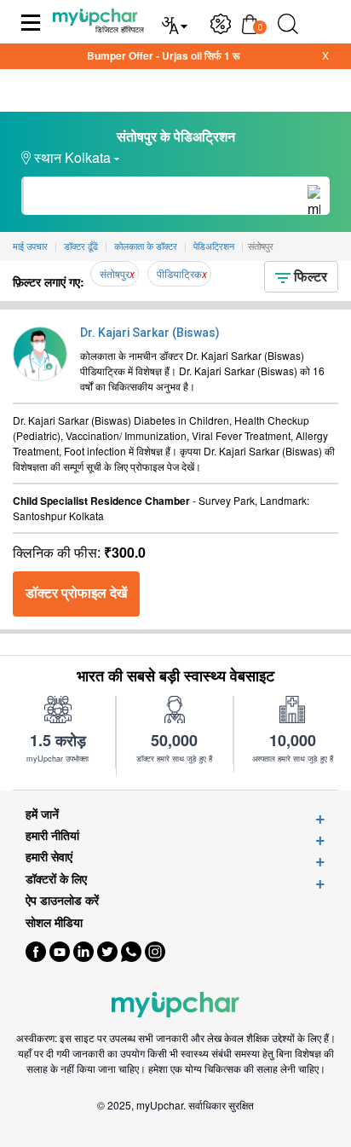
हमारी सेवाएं (49, 856)
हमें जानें (42, 814)
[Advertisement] (175, 1125)
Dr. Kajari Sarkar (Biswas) (150, 332)
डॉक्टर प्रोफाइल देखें (76, 593)
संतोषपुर (114, 273)
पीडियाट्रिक (179, 273)
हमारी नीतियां (52, 835)
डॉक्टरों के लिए (56, 878)
